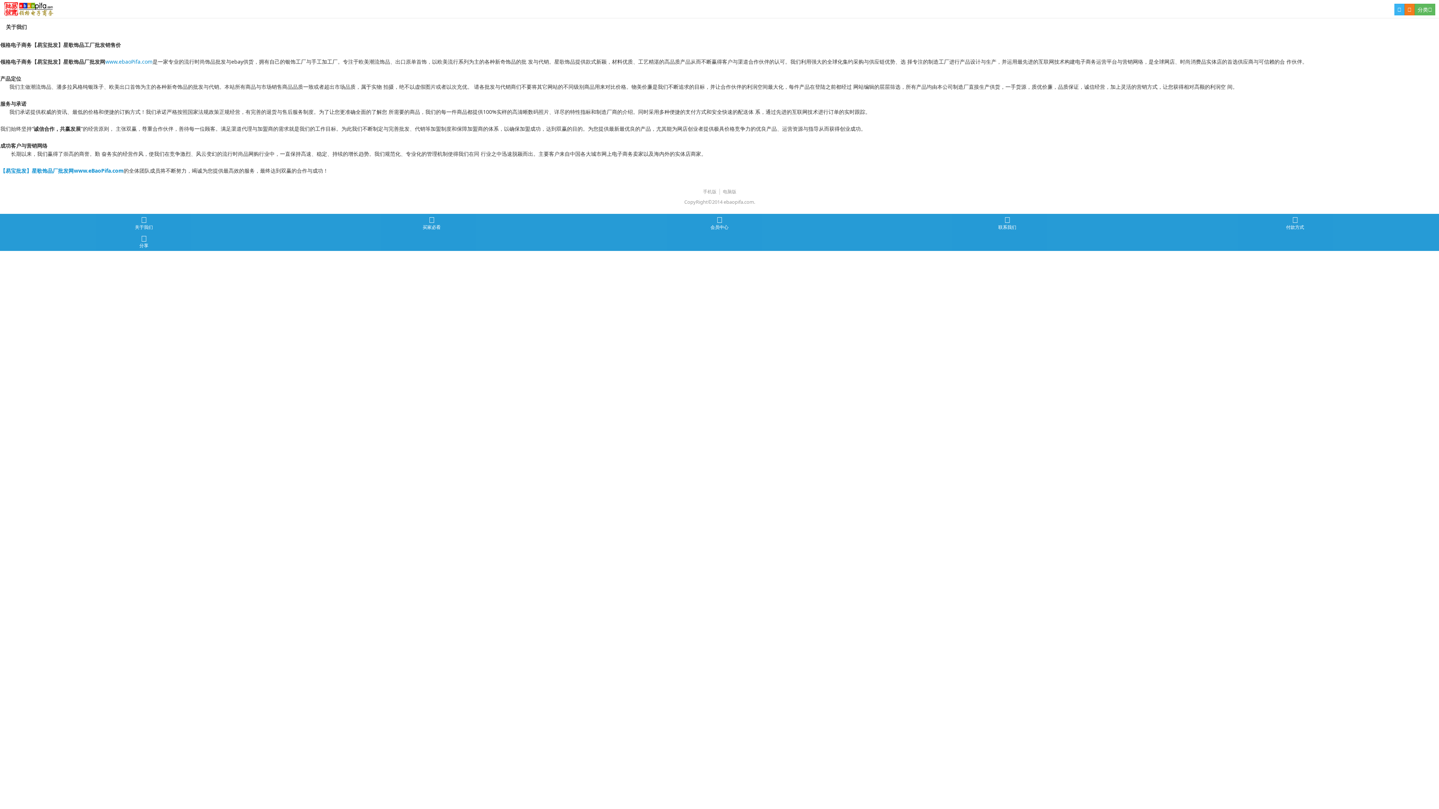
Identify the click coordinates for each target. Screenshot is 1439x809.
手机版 (710, 191)
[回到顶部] (1429, 778)
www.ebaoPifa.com (129, 61)
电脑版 (729, 191)
